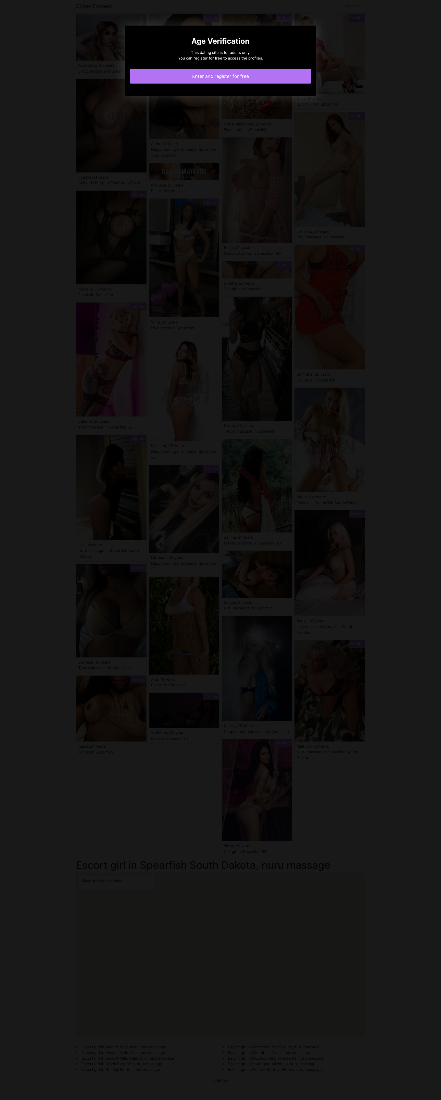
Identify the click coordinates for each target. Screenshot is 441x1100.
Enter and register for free (220, 76)
